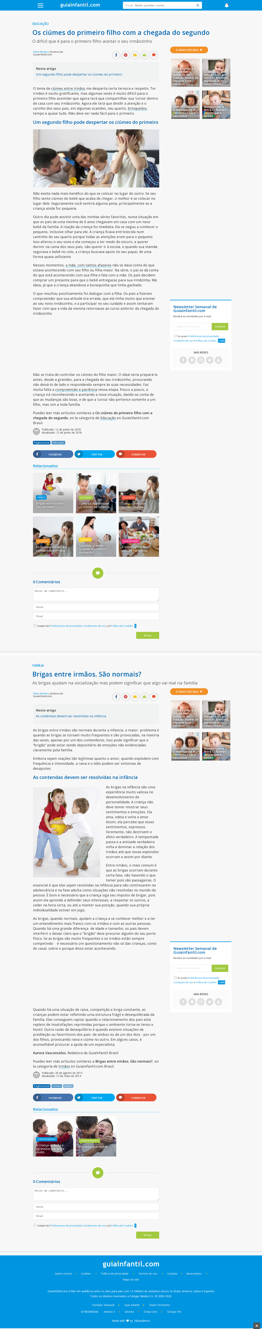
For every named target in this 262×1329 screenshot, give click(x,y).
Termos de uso (147, 1273)
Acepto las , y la (85, 626)
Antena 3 (109, 1311)
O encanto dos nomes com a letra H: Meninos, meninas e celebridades (216, 78)
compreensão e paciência (76, 389)
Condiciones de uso (94, 626)
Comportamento (46, 1139)
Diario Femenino (159, 1305)
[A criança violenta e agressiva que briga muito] (53, 1155)
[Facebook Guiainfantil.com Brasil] (183, 360)
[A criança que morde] (96, 1155)
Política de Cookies (122, 626)
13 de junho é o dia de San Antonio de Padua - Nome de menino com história (186, 76)
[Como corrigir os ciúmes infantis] (139, 512)
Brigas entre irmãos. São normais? (50, 505)
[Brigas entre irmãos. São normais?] (53, 494)
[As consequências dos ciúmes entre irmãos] (53, 555)
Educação (40, 24)
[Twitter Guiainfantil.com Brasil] (210, 360)
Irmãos (41, 497)
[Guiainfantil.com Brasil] (80, 6)
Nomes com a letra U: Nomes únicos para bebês (215, 111)
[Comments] (154, 55)
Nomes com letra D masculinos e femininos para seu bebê (186, 111)
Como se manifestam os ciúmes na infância (94, 505)
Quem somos (63, 1273)
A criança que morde (93, 1147)
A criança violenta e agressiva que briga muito (50, 1148)
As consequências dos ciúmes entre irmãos (51, 549)
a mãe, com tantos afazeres (88, 265)
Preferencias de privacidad (66, 626)
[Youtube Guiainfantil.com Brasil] (218, 360)
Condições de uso (183, 340)
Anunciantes (194, 1273)
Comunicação (130, 541)
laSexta (129, 1311)
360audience (142, 1320)
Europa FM (174, 1311)
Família (38, 665)
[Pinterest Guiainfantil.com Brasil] (192, 360)
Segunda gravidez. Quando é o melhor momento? (93, 548)
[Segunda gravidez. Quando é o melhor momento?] (96, 555)
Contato (172, 1273)
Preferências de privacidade (203, 336)
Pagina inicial (41, 442)
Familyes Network (103, 1305)
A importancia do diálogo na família (134, 549)
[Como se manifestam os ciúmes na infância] (96, 512)
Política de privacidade (115, 1273)
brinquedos (137, 108)
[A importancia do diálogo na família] (139, 555)
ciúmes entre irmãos (68, 88)
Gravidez (85, 539)
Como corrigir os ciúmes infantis (134, 505)
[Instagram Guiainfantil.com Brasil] (201, 360)
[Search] (198, 5)
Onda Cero (150, 1311)
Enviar (148, 635)
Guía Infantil (131, 1305)
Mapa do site (131, 1279)
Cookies (86, 1273)
